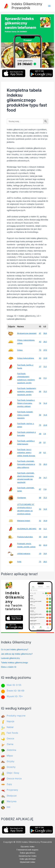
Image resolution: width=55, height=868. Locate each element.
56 (40, 415)
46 (40, 434)
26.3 (45, 464)
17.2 (45, 378)
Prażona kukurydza (25, 537)
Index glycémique (28, 859)
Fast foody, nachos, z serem (25, 425)
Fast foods (12, 732)
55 (40, 537)
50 (40, 509)
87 (40, 333)
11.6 (44, 489)
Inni (8, 807)
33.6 (45, 358)
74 (40, 403)
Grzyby (10, 761)
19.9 (45, 553)
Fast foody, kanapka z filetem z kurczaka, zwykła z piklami (26, 403)
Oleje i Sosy (13, 772)
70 (40, 350)
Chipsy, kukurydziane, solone (26, 341)
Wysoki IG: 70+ (15, 696)
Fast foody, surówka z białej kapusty (26, 442)
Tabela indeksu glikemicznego (14, 662)
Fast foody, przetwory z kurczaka (26, 433)
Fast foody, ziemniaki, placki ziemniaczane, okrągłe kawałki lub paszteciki (25, 477)
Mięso (10, 755)
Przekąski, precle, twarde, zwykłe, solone (26, 545)
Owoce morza (14, 778)
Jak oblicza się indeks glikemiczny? (17, 654)
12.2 (45, 366)
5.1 (44, 442)
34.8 (45, 537)
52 (40, 520)
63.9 (45, 545)
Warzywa (11, 801)
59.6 (45, 333)
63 (40, 358)
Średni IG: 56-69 (15, 690)
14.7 (45, 477)
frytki (19, 562)
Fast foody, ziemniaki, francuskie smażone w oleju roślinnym (26, 464)
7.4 (44, 434)
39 (40, 442)
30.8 (45, 520)
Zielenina (11, 750)
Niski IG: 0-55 (14, 685)
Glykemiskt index (27, 862)
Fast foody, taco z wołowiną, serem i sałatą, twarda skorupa (26, 452)
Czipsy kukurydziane (25, 358)
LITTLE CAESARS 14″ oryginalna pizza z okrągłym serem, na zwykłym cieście (25, 509)
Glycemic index (27, 846)
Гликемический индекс (27, 850)
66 (40, 378)
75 (40, 425)
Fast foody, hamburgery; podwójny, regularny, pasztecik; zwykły (26, 391)
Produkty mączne (16, 715)
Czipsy (20, 350)
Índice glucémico (27, 853)
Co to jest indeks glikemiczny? (14, 649)
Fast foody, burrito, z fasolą (25, 366)
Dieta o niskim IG (8, 667)
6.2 (44, 452)
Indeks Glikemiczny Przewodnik (27, 6)
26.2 (45, 342)
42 (40, 342)
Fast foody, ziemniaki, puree (25, 489)
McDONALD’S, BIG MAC (26, 529)
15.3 (45, 391)
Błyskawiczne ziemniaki (26, 333)
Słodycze (11, 795)
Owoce (10, 738)
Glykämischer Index (27, 856)
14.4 (45, 403)
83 (40, 545)
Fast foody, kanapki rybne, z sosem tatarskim (25, 415)
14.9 (45, 509)
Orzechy (11, 767)
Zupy (9, 784)
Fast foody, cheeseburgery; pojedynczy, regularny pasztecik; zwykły (26, 378)
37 (40, 366)
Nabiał (10, 727)
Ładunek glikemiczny (10, 658)
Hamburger (21, 498)
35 (40, 553)
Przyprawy (12, 789)
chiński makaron (23, 553)
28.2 (45, 562)
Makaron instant (23, 520)
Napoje (10, 721)
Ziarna (10, 744)
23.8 (45, 425)
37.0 (45, 350)
